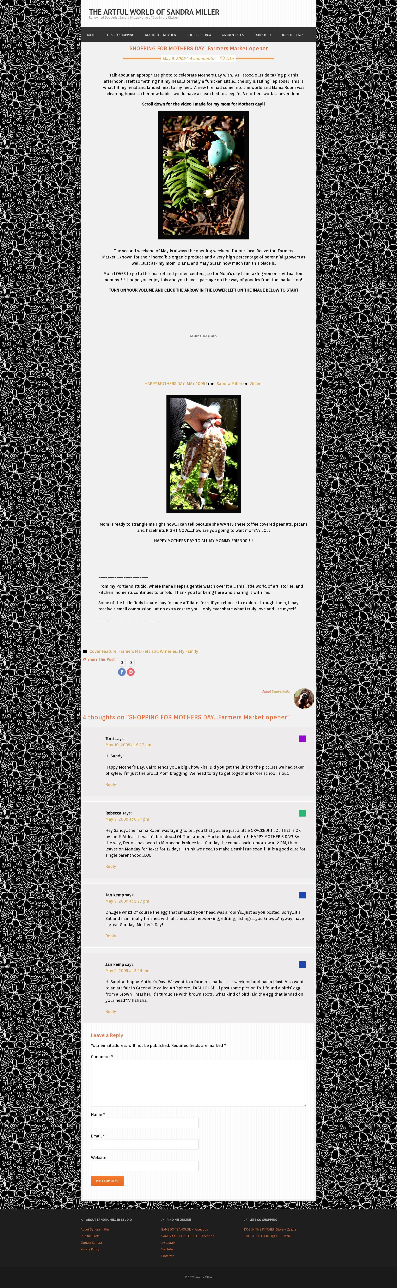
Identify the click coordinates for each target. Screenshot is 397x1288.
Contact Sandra (91, 1242)
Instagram (168, 1242)
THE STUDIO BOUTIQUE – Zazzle (267, 1236)
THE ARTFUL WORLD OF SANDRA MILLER (154, 12)
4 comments (202, 58)
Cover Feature (103, 651)
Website (98, 1157)
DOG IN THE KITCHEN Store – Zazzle (270, 1229)
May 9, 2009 (174, 58)
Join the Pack (90, 1236)
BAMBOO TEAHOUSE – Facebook (184, 1229)
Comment (102, 1056)
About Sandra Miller (95, 1229)
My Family (188, 651)
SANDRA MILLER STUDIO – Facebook (187, 1236)
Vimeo (256, 383)
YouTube (167, 1249)
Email (98, 1136)
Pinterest (167, 1256)
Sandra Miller (229, 383)
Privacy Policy (90, 1249)
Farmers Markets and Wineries (147, 651)
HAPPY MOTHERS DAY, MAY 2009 (175, 383)
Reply (110, 784)
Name (98, 1114)
